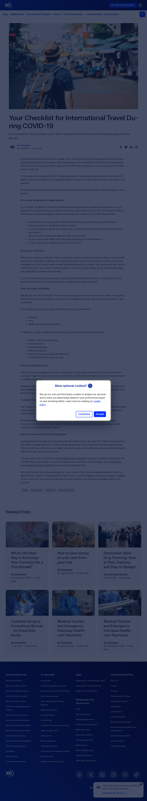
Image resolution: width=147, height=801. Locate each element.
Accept (100, 414)
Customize (84, 414)
